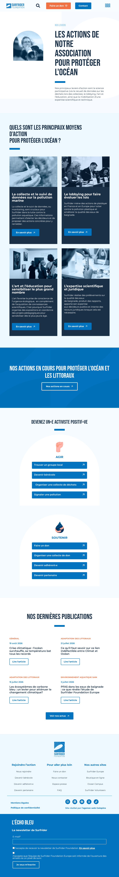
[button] (83, 5)
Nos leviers (60, 25)
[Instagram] (67, 801)
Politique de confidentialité (25, 807)
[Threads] (89, 801)
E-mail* (17, 837)
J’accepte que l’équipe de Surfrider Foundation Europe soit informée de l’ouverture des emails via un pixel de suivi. (59, 857)
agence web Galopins (94, 808)
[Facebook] (82, 801)
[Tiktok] (96, 801)
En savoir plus (87, 848)
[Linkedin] (74, 801)
